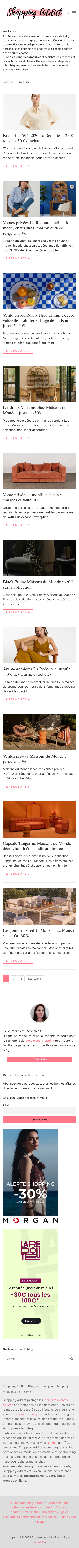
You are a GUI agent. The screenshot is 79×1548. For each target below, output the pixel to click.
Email (6, 1104)
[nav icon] (74, 12)
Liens (40, 1521)
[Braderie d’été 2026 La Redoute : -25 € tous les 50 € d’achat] (39, 112)
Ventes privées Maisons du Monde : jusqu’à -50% (34, 758)
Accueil (9, 82)
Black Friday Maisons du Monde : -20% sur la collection (38, 584)
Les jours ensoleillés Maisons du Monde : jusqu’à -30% (38, 933)
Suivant (35, 978)
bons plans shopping (39, 1040)
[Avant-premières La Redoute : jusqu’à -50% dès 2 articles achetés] (39, 645)
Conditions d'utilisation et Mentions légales (38, 1512)
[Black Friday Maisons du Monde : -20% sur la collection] (39, 558)
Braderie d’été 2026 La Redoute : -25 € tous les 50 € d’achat (38, 138)
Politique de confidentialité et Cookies (30, 1517)
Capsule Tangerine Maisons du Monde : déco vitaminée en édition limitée (38, 845)
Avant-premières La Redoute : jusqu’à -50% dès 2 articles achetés (36, 671)
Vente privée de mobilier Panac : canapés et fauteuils (32, 497)
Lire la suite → (18, 166)
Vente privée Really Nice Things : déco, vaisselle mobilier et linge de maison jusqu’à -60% (38, 320)
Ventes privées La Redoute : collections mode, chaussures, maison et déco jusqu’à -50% (38, 228)
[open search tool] (67, 12)
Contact (61, 1507)
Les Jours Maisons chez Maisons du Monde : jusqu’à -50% (35, 410)
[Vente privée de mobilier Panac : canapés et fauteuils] (39, 471)
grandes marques (29, 1414)
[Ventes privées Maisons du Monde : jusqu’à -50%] (39, 732)
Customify (39, 1541)
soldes (52, 1442)
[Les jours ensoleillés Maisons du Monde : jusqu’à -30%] (39, 906)
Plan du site (68, 1517)
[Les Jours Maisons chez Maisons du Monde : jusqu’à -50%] (39, 384)
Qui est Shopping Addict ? (28, 1503)
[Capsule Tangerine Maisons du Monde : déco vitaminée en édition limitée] (39, 819)
